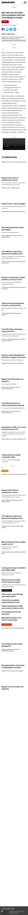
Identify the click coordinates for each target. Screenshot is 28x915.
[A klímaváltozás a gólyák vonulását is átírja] (14, 445)
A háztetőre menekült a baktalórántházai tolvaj (11, 601)
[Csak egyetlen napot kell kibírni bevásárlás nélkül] (14, 558)
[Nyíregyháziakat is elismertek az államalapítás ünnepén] (14, 656)
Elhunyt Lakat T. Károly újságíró (14, 204)
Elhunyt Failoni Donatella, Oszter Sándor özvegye (11, 581)
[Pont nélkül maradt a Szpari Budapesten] (14, 634)
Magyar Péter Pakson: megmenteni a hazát (10, 179)
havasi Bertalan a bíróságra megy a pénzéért (12, 330)
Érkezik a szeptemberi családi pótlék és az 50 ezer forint (13, 278)
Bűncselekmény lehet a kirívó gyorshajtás (13, 229)
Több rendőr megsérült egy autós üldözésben (12, 595)
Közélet (5, 21)
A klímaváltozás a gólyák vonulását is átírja (11, 456)
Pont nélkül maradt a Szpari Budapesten (12, 645)
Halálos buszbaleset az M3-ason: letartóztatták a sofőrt (13, 607)
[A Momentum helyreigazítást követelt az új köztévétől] (14, 294)
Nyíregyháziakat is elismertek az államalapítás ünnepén (13, 666)
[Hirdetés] (14, 49)
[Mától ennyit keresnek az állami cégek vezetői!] (14, 532)
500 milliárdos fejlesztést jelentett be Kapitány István (12, 253)
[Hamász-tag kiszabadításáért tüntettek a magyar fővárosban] (14, 345)
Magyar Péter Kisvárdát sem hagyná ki (12, 380)
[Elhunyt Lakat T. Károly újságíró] (14, 194)
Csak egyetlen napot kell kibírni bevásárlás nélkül (14, 569)
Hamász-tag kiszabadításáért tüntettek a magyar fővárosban (14, 356)
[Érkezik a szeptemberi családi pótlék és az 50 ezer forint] (14, 268)
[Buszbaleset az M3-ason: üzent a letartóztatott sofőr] (14, 418)
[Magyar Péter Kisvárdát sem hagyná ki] (14, 370)
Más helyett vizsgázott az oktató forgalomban (11, 619)
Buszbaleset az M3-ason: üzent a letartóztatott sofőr (14, 428)
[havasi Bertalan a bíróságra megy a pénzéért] (14, 320)
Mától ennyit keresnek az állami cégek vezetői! (14, 543)
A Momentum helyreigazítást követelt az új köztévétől (13, 304)
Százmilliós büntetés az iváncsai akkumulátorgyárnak (13, 404)
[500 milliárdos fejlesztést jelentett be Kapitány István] (14, 242)
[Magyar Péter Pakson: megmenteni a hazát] (14, 168)
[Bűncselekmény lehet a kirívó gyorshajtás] (14, 218)
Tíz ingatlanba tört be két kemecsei (11, 613)
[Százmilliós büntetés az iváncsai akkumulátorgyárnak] (14, 394)
